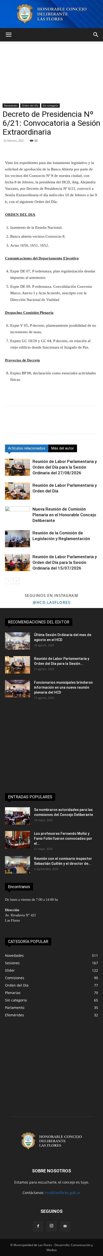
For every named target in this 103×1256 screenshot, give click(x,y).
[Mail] (65, 1226)
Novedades (11, 105)
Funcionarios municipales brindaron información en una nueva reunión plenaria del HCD (63, 687)
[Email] (56, 423)
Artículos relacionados (26, 448)
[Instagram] (51, 1226)
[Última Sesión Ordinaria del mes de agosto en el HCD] (17, 641)
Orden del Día (30, 105)
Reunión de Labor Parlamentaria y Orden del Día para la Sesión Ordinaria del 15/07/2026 (64, 562)
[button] (8, 34)
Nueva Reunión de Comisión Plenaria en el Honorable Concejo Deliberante (64, 515)
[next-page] (16, 581)
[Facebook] (10, 423)
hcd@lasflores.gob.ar (62, 1192)
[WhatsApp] (45, 423)
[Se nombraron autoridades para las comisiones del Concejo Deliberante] (17, 816)
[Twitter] (21, 423)
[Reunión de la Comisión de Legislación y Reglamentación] (17, 538)
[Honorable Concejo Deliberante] (51, 14)
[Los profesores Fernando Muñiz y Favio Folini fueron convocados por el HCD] (17, 839)
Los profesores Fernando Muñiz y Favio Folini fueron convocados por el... (63, 838)
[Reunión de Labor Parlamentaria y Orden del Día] (17, 491)
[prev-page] (8, 581)
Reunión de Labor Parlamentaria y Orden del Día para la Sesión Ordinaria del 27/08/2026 (64, 467)
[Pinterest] (33, 423)
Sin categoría (50, 105)
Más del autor (62, 448)
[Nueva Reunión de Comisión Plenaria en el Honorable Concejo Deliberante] (17, 514)
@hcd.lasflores (51, 602)
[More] (71, 148)
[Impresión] (67, 423)
